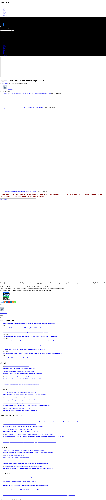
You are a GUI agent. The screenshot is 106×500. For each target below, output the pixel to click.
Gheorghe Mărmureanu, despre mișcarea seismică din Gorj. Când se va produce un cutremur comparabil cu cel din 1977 (30, 336)
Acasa (4, 5)
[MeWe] (11, 302)
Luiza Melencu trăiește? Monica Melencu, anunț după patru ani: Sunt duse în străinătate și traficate (25, 332)
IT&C (4, 14)
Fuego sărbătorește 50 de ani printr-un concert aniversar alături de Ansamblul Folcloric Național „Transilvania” (28, 468)
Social (4, 8)
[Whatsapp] (15, 302)
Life (3, 9)
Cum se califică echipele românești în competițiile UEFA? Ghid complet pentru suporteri (22, 373)
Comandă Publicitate (7, 28)
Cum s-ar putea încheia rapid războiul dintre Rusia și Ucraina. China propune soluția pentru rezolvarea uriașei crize (29, 323)
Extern (4, 10)
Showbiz (4, 12)
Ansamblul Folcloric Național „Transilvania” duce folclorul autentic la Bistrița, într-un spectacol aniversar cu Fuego (31, 93)
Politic (4, 7)
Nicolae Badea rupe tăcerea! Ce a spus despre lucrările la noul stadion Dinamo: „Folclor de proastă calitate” (27, 378)
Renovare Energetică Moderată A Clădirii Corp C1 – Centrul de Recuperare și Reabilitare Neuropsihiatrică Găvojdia (29, 442)
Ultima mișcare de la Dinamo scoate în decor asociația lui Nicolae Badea (19, 368)
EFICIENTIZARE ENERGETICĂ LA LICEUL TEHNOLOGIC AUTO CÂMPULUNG (23, 426)
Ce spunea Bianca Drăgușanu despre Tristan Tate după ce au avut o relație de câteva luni (23, 357)
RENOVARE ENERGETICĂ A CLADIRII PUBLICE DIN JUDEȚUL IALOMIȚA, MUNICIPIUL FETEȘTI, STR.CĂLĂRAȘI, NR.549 (34, 436)
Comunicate (5, 15)
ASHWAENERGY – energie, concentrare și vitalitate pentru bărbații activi (19, 481)
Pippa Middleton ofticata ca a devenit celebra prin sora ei (25, 306)
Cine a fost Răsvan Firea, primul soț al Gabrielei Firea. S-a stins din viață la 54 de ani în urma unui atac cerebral (28, 340)
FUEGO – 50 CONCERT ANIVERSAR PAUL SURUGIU (34, 107)
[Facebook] (1, 302)
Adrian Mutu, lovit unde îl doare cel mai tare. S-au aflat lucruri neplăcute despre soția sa (23, 345)
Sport (4, 13)
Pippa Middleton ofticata (11, 306)
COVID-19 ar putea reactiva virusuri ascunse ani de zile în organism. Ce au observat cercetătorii (24, 394)
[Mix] (13, 302)
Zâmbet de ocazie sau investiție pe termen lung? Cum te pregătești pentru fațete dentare (22, 476)
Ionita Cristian (4, 83)
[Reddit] (5, 302)
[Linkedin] (7, 302)
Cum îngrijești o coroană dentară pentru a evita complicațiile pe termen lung (20, 410)
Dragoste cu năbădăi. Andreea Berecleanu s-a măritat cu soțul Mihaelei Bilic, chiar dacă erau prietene (25, 327)
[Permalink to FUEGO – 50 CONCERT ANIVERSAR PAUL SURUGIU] (13, 107)
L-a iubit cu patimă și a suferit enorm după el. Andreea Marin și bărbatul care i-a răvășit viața (24, 349)
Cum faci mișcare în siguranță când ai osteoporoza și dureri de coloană (19, 399)
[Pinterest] (9, 302)
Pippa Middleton (3, 306)
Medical (4, 11)
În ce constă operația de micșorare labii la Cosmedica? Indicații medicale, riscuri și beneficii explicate (25, 485)
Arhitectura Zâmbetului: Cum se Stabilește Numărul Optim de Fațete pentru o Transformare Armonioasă (26, 405)
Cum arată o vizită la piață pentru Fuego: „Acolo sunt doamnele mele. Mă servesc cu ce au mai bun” (20, 191)
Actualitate (4, 6)
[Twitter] (3, 302)
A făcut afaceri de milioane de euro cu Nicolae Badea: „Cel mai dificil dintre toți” (21, 384)
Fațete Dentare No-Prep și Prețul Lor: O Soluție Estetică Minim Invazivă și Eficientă (22, 489)
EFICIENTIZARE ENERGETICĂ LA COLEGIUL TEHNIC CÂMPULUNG (20, 431)
